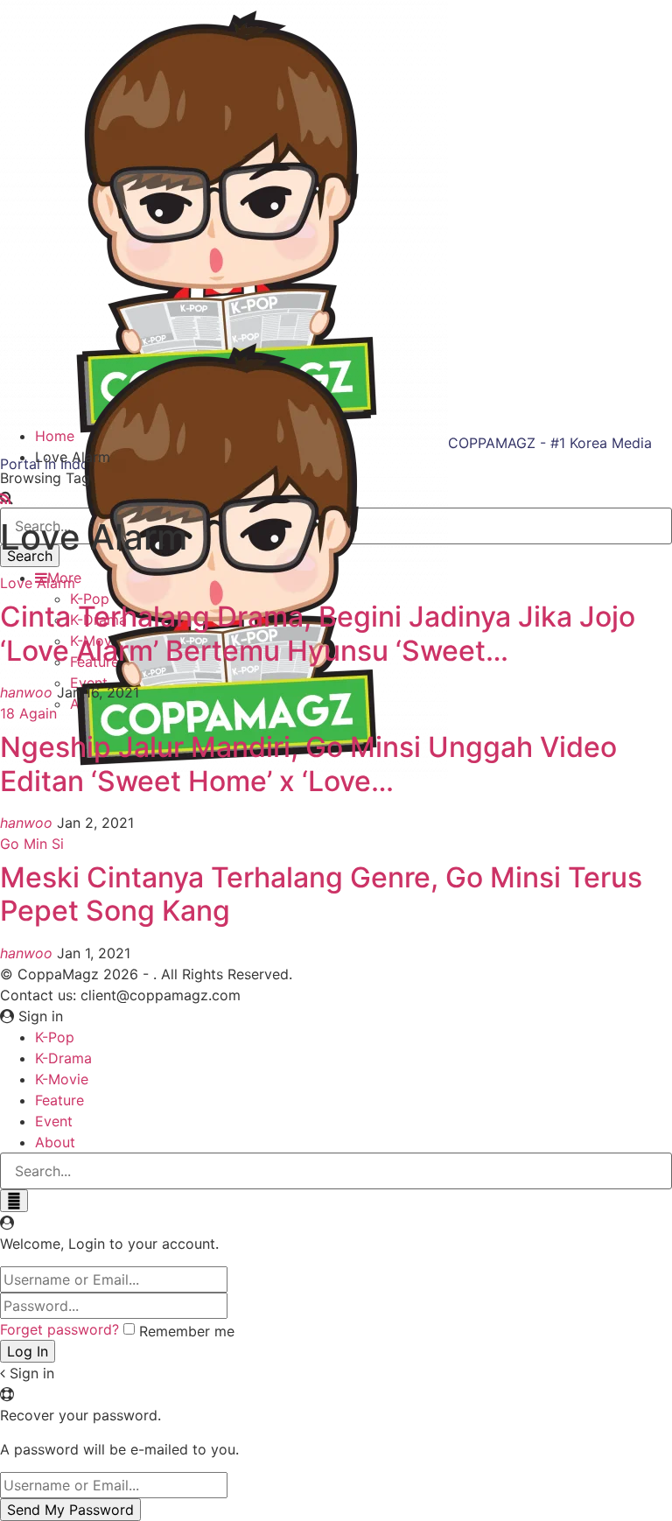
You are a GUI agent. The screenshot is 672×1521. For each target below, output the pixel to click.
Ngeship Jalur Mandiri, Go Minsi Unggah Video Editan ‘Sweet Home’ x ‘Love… (308, 763)
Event (54, 1121)
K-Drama (63, 1058)
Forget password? (59, 1329)
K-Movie (61, 1079)
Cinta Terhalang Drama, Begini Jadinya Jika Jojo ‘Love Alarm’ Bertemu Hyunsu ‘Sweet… (317, 633)
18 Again (28, 713)
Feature (59, 1100)
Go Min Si (32, 843)
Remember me (186, 1331)
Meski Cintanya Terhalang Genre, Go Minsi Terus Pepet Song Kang (321, 894)
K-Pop (54, 1037)
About (55, 1142)
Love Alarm (37, 583)
